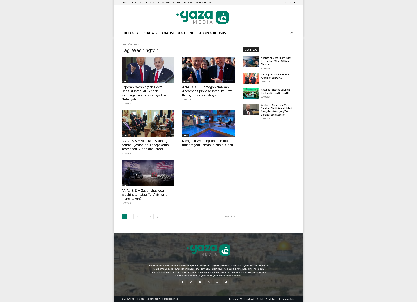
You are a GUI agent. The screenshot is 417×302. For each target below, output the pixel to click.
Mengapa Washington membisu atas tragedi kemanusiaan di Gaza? (208, 143)
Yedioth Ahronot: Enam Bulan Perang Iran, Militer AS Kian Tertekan (276, 61)
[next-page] (157, 216)
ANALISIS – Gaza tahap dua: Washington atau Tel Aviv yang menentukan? (144, 195)
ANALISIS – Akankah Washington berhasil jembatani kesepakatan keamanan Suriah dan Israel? (147, 145)
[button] (291, 33)
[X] (208, 282)
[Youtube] (293, 3)
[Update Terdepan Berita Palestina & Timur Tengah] (202, 17)
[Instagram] (290, 3)
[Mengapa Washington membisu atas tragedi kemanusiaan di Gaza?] (208, 123)
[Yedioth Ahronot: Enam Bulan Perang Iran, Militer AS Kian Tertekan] (251, 61)
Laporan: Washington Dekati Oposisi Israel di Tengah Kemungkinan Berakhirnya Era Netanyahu (144, 93)
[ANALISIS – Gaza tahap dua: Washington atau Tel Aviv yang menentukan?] (148, 173)
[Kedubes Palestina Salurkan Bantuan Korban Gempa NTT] (251, 93)
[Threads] (234, 282)
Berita (124, 81)
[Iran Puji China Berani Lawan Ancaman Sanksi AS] (251, 78)
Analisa (186, 81)
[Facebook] (286, 3)
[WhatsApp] (217, 282)
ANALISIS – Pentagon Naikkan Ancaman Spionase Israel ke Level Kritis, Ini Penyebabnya (208, 91)
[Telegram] (200, 282)
